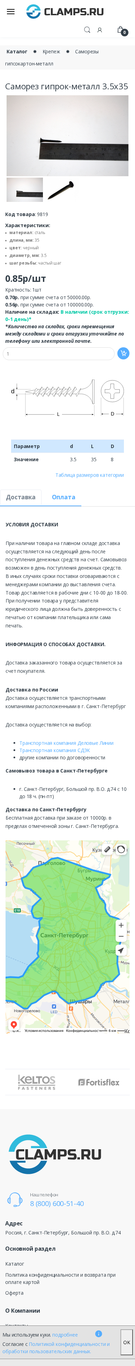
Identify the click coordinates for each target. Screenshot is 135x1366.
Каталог (17, 51)
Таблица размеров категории (89, 475)
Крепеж (51, 51)
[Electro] (65, 11)
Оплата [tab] (63, 497)
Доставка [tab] (21, 497)
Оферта (14, 1292)
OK (126, 1342)
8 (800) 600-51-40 (57, 1203)
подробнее (65, 1334)
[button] (87, 29)
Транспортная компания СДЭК (54, 750)
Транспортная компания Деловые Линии (66, 743)
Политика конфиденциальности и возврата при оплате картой (60, 1278)
